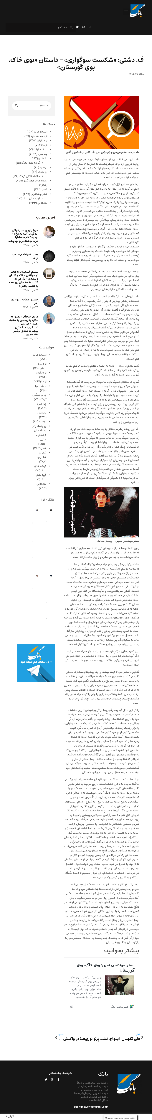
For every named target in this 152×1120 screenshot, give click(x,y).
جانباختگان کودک (29, 176)
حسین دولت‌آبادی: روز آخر (24, 301)
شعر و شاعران (39, 194)
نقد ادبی (42, 203)
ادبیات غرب (40, 132)
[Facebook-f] (90, 27)
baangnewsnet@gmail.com (91, 1107)
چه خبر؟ (42, 154)
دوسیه (43, 167)
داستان (42, 158)
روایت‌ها (42, 172)
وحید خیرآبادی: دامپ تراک (25, 256)
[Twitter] (77, 27)
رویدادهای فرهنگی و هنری (31, 180)
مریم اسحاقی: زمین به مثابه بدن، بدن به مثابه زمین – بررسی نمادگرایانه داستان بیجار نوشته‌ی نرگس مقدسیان (23, 325)
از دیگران (42, 140)
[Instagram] (83, 27)
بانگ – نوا (41, 149)
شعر (44, 189)
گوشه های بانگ (30, 163)
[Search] (16, 105)
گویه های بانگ (31, 198)
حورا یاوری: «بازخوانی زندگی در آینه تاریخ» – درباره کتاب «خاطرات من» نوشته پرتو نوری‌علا (23, 235)
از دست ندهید (38, 136)
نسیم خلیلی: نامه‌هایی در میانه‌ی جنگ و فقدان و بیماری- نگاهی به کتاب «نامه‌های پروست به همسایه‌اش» (23, 278)
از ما (44, 145)
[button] (126, 12)
